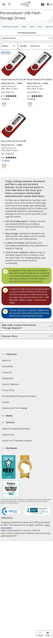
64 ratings (6, 99)
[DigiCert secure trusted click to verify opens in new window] (11, 511)
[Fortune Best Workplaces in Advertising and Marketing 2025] (8, 467)
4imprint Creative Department (16, 428)
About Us (6, 360)
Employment (8, 378)
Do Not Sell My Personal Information (19, 397)
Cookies (6, 403)
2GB (39, 26)
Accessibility (7, 366)
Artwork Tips (8, 434)
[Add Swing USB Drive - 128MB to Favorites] (4, 104)
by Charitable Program (17, 440)
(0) (49, 5)
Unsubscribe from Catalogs (15, 409)
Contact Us (7, 372)
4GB (32, 26)
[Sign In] (43, 4)
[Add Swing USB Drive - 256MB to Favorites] (4, 166)
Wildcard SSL (7, 518)
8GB (24, 26)
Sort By (23, 46)
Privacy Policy (8, 391)
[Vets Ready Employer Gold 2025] (25, 467)
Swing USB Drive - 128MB (11, 83)
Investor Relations (10, 385)
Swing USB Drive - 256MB (11, 145)
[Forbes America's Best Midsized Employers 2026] (10, 489)
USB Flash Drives (10, 26)
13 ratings (6, 160)
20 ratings (31, 99)
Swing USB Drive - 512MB (37, 83)
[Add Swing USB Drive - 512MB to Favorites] (30, 104)
